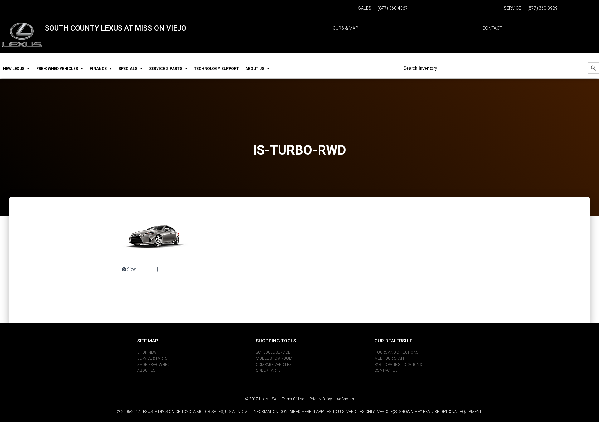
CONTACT (492, 28)
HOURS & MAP (343, 28)
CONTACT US (385, 370)
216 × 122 (168, 269)
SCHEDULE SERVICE (273, 352)
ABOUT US (254, 68)
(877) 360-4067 (392, 8)
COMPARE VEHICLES (273, 364)
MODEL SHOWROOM (274, 358)
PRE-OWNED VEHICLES (57, 68)
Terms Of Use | (295, 399)
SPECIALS (128, 68)
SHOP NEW (147, 352)
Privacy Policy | (323, 399)
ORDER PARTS (268, 370)
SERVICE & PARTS (165, 68)
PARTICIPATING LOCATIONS (398, 364)
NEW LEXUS (13, 68)
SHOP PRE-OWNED (153, 364)
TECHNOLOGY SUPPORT (216, 68)
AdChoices (345, 399)
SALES (364, 8)
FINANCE (98, 68)
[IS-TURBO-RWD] (155, 237)
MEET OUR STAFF (389, 358)
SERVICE (512, 8)
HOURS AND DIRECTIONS (396, 352)
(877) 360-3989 (542, 8)
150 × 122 (146, 269)
